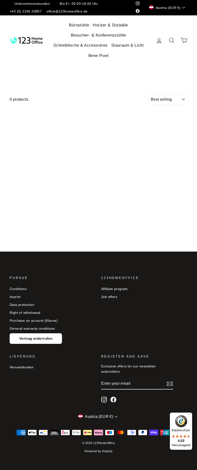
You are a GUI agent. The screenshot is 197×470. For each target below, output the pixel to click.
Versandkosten (21, 367)
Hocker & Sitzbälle (110, 25)
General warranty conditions (32, 328)
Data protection (22, 305)
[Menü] (189, 415)
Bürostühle (79, 25)
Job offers (109, 297)
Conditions (18, 289)
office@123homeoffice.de (66, 11)
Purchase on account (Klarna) (34, 320)
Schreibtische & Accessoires (80, 45)
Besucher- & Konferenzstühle (98, 35)
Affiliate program (114, 289)
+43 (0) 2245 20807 (26, 11)
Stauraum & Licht (127, 45)
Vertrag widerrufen (35, 338)
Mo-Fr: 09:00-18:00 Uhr (79, 4)
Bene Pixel (98, 55)
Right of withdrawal (25, 313)
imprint (15, 297)
